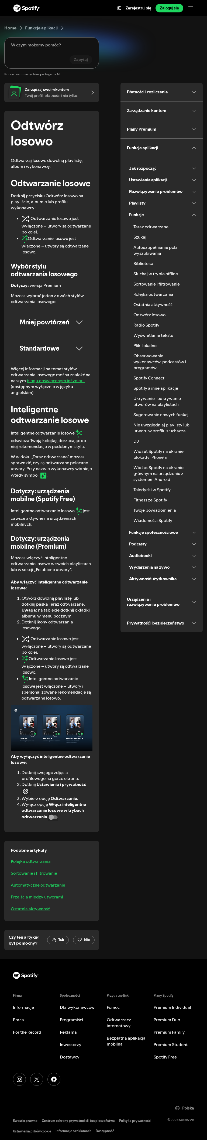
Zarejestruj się (138, 8)
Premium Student (171, 1044)
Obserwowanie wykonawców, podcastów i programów (159, 362)
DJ (136, 441)
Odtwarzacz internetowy (119, 1023)
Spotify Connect (148, 378)
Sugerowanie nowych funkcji (161, 415)
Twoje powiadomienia (154, 510)
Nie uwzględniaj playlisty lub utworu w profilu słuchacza (161, 428)
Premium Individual (172, 1007)
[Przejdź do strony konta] (91, 92)
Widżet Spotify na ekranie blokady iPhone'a (158, 454)
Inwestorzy (70, 1044)
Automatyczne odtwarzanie (38, 885)
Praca (18, 1020)
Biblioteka (143, 263)
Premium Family (169, 1032)
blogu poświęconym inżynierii (56, 381)
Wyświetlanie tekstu (153, 335)
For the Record (27, 1032)
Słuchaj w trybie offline (155, 274)
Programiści (71, 1020)
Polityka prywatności (135, 1120)
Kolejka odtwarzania (31, 861)
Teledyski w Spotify (152, 490)
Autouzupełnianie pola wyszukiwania (155, 250)
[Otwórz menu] (191, 8)
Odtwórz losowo (149, 315)
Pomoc (113, 1007)
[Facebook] (53, 1079)
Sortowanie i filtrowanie (34, 873)
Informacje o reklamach (73, 1131)
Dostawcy (70, 1057)
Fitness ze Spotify (150, 500)
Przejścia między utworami (37, 897)
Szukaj (139, 237)
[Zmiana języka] (119, 8)
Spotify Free (165, 1057)
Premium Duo (167, 1020)
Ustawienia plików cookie (32, 1131)
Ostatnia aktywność (30, 909)
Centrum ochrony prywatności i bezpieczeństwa (78, 1120)
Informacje (23, 1007)
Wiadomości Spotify (152, 520)
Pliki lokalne (145, 345)
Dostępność (105, 1131)
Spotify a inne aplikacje (155, 388)
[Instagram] (19, 1079)
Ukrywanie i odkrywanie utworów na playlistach (157, 401)
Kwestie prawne (25, 1120)
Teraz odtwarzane (150, 227)
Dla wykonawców (77, 1007)
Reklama (68, 1032)
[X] (36, 1079)
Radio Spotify (146, 325)
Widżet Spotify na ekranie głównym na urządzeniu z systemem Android (158, 473)
